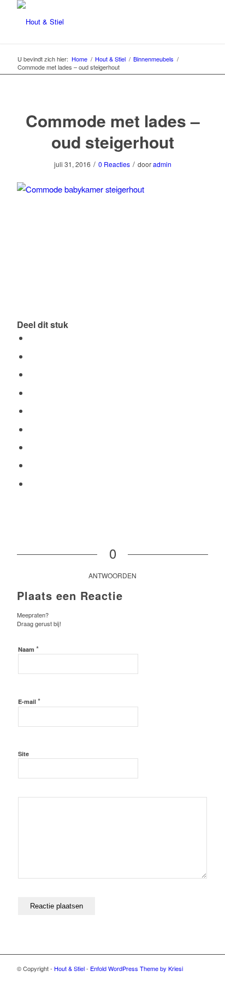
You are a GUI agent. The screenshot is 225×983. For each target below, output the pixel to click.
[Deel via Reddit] (32, 465)
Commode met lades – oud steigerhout (113, 131)
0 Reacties (114, 164)
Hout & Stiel (69, 968)
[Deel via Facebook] (32, 337)
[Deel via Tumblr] (32, 429)
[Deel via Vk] (32, 447)
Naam (28, 649)
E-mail (29, 701)
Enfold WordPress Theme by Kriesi (136, 968)
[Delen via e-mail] (32, 483)
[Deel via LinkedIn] (32, 410)
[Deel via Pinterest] (32, 392)
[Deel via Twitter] (32, 356)
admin (162, 164)
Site (23, 754)
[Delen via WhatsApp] (32, 374)
